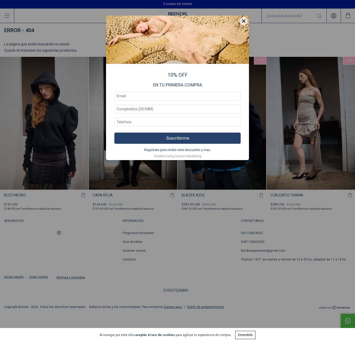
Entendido (245, 335)
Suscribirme (177, 138)
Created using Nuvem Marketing (177, 156)
